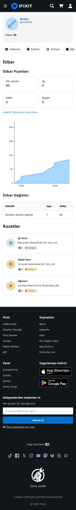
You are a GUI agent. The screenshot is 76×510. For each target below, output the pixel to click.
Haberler (44, 329)
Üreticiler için (47, 352)
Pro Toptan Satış (49, 341)
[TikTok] (10, 456)
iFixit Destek (10, 335)
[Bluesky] (52, 456)
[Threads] (59, 456)
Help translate (35, 444)
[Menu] (5, 6)
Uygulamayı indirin (53, 363)
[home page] (21, 6)
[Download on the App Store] (55, 371)
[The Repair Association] (66, 456)
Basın (42, 324)
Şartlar (7, 381)
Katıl (42, 335)
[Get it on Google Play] (53, 383)
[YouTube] (38, 456)
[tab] (13, 49)
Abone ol (38, 420)
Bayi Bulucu (46, 346)
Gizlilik (7, 375)
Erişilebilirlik (10, 369)
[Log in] (70, 5)
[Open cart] (61, 5)
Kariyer (7, 341)
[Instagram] (31, 456)
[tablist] (38, 49)
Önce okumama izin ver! (20, 427)
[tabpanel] (38, 177)
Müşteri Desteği (12, 329)
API (5, 352)
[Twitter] (24, 456)
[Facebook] (17, 456)
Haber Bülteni (11, 346)
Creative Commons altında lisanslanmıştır (38, 497)
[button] (51, 5)
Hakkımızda (9, 324)
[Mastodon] (45, 456)
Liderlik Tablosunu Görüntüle (20, 112)
